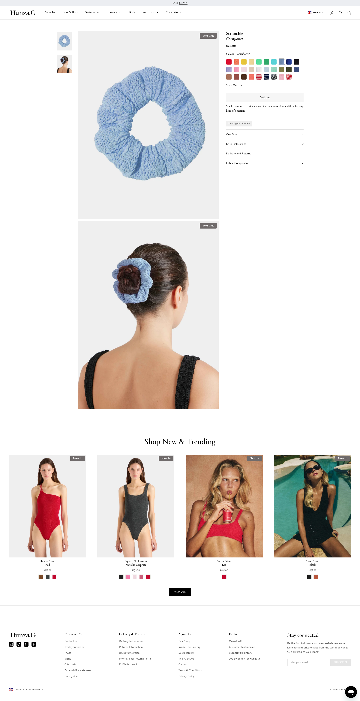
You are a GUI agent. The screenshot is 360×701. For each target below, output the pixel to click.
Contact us (70, 641)
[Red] (229, 62)
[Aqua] (274, 62)
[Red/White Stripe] (259, 77)
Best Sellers (70, 12)
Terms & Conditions (190, 670)
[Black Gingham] (274, 77)
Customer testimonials (242, 647)
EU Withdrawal (128, 664)
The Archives (186, 658)
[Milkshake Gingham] (281, 77)
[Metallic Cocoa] (229, 77)
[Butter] (251, 62)
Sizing (67, 658)
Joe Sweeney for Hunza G (244, 658)
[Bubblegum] (236, 69)
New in (183, 3)
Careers (183, 664)
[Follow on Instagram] (11, 644)
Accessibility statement (78, 670)
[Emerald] (266, 62)
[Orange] (236, 62)
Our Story (184, 641)
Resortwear (114, 12)
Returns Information (131, 647)
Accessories (150, 12)
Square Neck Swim (136, 563)
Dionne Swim (47, 563)
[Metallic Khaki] (289, 69)
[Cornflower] (281, 62)
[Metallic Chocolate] (244, 77)
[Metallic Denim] (296, 69)
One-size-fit (235, 641)
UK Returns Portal (129, 653)
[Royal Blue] (289, 62)
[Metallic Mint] (274, 69)
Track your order (74, 647)
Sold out (265, 97)
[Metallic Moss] (281, 69)
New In (50, 12)
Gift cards (70, 664)
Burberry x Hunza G (240, 653)
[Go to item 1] (64, 41)
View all (180, 592)
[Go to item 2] (64, 64)
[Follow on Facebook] (34, 644)
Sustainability (186, 653)
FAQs (67, 653)
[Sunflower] (244, 62)
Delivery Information (131, 641)
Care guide (71, 676)
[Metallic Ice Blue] (266, 69)
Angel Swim (312, 563)
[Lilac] (229, 69)
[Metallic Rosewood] (236, 77)
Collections (173, 12)
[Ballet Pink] (244, 69)
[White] (259, 69)
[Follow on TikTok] (18, 644)
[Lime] (259, 62)
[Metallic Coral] (251, 77)
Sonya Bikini (224, 563)
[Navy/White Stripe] (266, 77)
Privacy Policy (186, 676)
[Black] (296, 62)
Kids (132, 12)
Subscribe (341, 662)
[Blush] (251, 69)
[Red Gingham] (289, 77)
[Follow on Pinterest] (26, 644)
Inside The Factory (189, 647)
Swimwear (92, 12)
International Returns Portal (135, 658)
